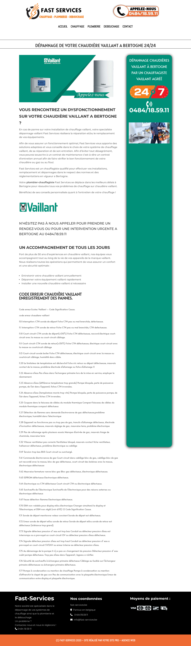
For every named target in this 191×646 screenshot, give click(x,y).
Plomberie (94, 26)
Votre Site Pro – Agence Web (119, 640)
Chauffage (77, 26)
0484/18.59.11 (56, 234)
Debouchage (111, 26)
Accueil (62, 26)
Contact (128, 26)
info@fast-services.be (85, 619)
